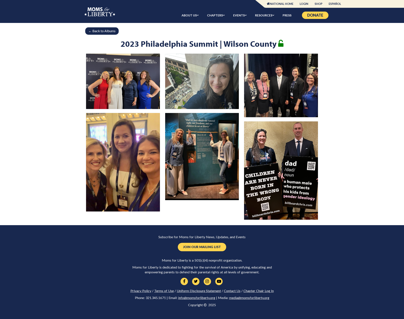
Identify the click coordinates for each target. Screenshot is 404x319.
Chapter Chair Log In (258, 290)
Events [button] (239, 15)
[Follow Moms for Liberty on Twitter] (195, 281)
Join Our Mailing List (202, 247)
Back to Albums (102, 31)
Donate (315, 15)
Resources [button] (263, 15)
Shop (318, 3)
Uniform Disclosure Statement (199, 290)
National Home (281, 3)
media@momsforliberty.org (249, 297)
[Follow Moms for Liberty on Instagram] (207, 281)
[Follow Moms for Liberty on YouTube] (219, 281)
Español (335, 3)
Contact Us (232, 290)
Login (304, 3)
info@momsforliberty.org (196, 297)
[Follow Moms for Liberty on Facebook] (184, 281)
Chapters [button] (215, 15)
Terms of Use (164, 290)
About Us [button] (189, 15)
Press (287, 15)
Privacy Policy (140, 290)
